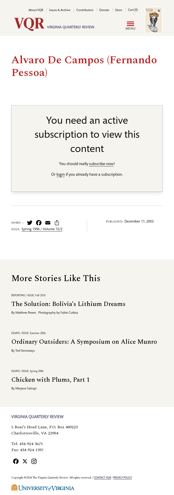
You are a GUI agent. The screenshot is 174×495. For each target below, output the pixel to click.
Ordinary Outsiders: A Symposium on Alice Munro (84, 342)
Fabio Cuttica (69, 313)
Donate (104, 10)
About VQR (36, 10)
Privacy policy (122, 477)
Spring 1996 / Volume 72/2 (42, 229)
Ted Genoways (25, 351)
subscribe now (101, 164)
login (60, 175)
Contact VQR (102, 477)
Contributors (84, 10)
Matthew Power (25, 313)
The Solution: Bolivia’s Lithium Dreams (68, 304)
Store (118, 10)
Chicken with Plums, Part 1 (50, 380)
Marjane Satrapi (25, 388)
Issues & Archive (59, 10)
